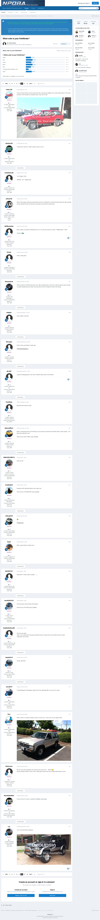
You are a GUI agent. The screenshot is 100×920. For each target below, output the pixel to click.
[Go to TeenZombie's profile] (4, 44)
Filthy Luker (95, 35)
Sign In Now (52, 895)
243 (10, 614)
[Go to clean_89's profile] (9, 95)
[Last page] (34, 84)
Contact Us (50, 914)
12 (27, 83)
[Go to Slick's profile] (89, 32)
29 (10, 103)
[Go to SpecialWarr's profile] (9, 433)
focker (9, 252)
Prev (6, 83)
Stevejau (9, 342)
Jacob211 (9, 687)
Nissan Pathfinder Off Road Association (12, 8)
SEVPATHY (9, 571)
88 (10, 415)
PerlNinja (9, 402)
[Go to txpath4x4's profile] (9, 662)
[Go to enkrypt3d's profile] (9, 521)
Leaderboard (33, 12)
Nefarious (9, 766)
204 (10, 671)
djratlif (9, 371)
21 (9, 584)
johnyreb (9, 199)
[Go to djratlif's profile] (9, 376)
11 (24, 83)
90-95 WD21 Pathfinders (25, 44)
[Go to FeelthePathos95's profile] (9, 633)
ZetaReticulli (9, 173)
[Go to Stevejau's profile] (9, 347)
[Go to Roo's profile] (9, 719)
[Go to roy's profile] (9, 832)
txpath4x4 (9, 657)
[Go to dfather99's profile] (9, 148)
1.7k (10, 779)
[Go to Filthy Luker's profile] (89, 36)
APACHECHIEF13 (9, 457)
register (13, 76)
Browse (27, 8)
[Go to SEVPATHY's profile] (9, 576)
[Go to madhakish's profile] (9, 490)
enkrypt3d (9, 516)
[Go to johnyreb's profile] (9, 204)
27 (10, 727)
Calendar (10, 12)
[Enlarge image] (23, 233)
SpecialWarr (9, 428)
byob (9, 542)
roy (9, 826)
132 (10, 641)
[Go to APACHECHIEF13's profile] (9, 462)
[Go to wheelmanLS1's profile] (77, 36)
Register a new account (21, 895)
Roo (9, 714)
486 (10, 529)
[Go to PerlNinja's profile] (9, 407)
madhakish (9, 485)
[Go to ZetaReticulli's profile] (9, 178)
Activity (33, 8)
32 (10, 809)
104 (10, 498)
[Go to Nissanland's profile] (9, 287)
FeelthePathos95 (9, 628)
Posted (22, 89)
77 (10, 157)
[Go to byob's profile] (9, 547)
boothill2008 (9, 600)
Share (56, 43)
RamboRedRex (9, 795)
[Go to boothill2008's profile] (9, 605)
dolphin (9, 312)
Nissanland (9, 281)
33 (10, 700)
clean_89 (9, 89)
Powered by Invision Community (50, 917)
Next (31, 83)
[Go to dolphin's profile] (9, 318)
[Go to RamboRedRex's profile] (9, 801)
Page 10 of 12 (41, 83)
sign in (8, 76)
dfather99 (9, 143)
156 (10, 384)
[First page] (3, 84)
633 (10, 295)
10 (21, 83)
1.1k (10, 441)
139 (10, 555)
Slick (93, 31)
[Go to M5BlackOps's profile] (9, 231)
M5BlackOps (9, 226)
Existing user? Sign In (84, 3)
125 (10, 212)
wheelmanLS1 (82, 35)
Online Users (24, 12)
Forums (3, 12)
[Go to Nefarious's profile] (9, 771)
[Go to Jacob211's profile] (9, 692)
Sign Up (95, 3)
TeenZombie (12, 43)
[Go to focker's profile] (9, 257)
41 (9, 840)
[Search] (97, 8)
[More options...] (69, 90)
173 (10, 471)
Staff (17, 12)
